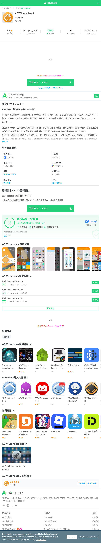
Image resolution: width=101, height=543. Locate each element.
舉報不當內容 (57, 183)
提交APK (47, 525)
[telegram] (3, 505)
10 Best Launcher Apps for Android (14, 468)
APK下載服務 (7, 525)
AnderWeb (19, 17)
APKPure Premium (9, 529)
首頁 (3, 8)
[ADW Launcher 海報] (8, 259)
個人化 (15, 8)
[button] (51, 32)
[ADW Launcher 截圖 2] (38, 259)
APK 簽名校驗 (7, 521)
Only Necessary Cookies (88, 537)
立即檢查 (7, 183)
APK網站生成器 (50, 521)
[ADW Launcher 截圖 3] (53, 259)
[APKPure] (50, 3)
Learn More (41, 539)
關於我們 (95, 517)
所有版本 (50, 308)
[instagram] (7, 505)
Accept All (71, 537)
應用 (9, 8)
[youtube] (16, 505)
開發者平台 (48, 517)
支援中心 (95, 529)
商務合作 (95, 525)
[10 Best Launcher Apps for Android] (16, 455)
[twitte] (12, 505)
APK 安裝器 (6, 517)
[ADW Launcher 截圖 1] (23, 259)
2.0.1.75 (10, 157)
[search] (98, 3)
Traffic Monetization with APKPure (57, 529)
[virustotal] (37, 219)
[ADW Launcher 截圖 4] (68, 259)
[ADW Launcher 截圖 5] (83, 259)
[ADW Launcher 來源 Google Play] (57, 166)
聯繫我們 (95, 521)
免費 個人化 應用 (10, 174)
